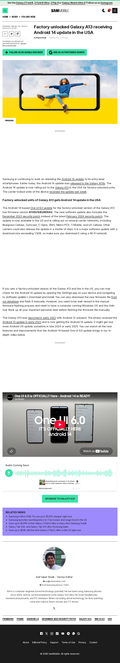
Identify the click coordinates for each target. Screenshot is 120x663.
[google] (78, 633)
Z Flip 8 (55, 2)
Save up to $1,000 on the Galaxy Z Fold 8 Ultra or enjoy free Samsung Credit (47, 523)
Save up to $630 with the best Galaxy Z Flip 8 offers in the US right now (45, 530)
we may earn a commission (14, 44)
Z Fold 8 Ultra (41, 2)
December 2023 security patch (21, 216)
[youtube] (62, 633)
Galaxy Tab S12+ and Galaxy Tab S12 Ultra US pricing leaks (38, 526)
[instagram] (51, 633)
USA (110, 619)
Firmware (8, 619)
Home (5, 17)
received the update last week (67, 191)
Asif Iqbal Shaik (40, 38)
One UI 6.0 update (41, 207)
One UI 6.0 (100, 619)
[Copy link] (5, 33)
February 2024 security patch (84, 216)
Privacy (82, 642)
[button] (5, 10)
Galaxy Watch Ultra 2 (73, 2)
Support (54, 642)
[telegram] (68, 633)
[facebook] (41, 633)
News (15, 17)
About (26, 642)
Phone (20, 619)
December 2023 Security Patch (59, 619)
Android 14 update (73, 179)
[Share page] (11, 33)
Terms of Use (68, 642)
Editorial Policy (39, 642)
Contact (93, 642)
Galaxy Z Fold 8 (24, 2)
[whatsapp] (73, 633)
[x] (46, 633)
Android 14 (33, 619)
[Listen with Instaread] (17, 33)
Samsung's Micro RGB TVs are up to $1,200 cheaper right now (40, 516)
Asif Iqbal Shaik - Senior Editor (54, 577)
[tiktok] (57, 633)
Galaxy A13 (62, 187)
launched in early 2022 (42, 317)
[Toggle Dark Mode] (103, 10)
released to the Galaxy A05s (87, 183)
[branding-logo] (60, 11)
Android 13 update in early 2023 (21, 322)
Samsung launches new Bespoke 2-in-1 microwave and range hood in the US (48, 520)
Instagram (107, 2)
